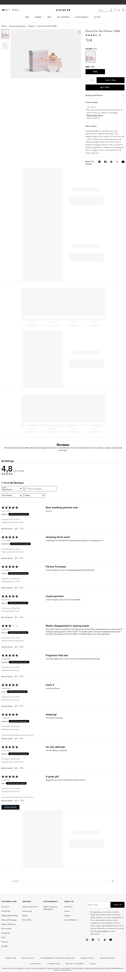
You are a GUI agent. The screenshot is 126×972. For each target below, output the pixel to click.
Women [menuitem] (38, 17)
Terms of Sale (6, 929)
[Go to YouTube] (110, 940)
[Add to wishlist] (79, 32)
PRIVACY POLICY (28, 958)
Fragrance (31, 26)
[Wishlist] (115, 9)
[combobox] (105, 9)
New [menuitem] (27, 17)
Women (4, 26)
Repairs (25, 916)
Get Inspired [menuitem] (63, 17)
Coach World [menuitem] (81, 17)
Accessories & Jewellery (17, 26)
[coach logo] (63, 10)
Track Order (5, 911)
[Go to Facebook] (92, 940)
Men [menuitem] (49, 17)
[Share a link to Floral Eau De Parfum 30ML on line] (98, 161)
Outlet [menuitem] (97, 17)
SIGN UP (117, 905)
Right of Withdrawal (8, 924)
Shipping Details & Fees (9, 916)
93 (100, 35)
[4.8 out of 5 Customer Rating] (91, 35)
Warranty (4, 942)
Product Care (27, 911)
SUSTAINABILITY (50, 901)
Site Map (4, 946)
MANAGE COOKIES (87, 958)
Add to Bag (110, 80)
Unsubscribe (5, 933)
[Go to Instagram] (87, 940)
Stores (17, 10)
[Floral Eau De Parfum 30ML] (45, 53)
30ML (95, 71)
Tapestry (67, 916)
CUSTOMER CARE (9, 901)
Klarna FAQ (27, 920)
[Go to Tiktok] (104, 940)
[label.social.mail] (122, 161)
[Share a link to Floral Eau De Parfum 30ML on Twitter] (116, 161)
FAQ (3, 937)
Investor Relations (70, 920)
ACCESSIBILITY (35, 964)
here (65, 450)
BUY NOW (105, 87)
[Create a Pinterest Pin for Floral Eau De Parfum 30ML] (110, 161)
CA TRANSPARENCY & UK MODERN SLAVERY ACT (57, 958)
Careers (67, 911)
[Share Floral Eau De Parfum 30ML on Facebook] (104, 161)
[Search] (111, 9)
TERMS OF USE (10, 958)
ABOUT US (68, 901)
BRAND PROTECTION (107, 958)
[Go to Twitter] (98, 940)
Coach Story (68, 907)
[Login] (119, 9)
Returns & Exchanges (8, 920)
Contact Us (5, 907)
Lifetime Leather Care (30, 907)
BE (7, 10)
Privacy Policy (102, 931)
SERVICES (27, 901)
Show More (10, 807)
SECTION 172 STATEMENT (75, 964)
